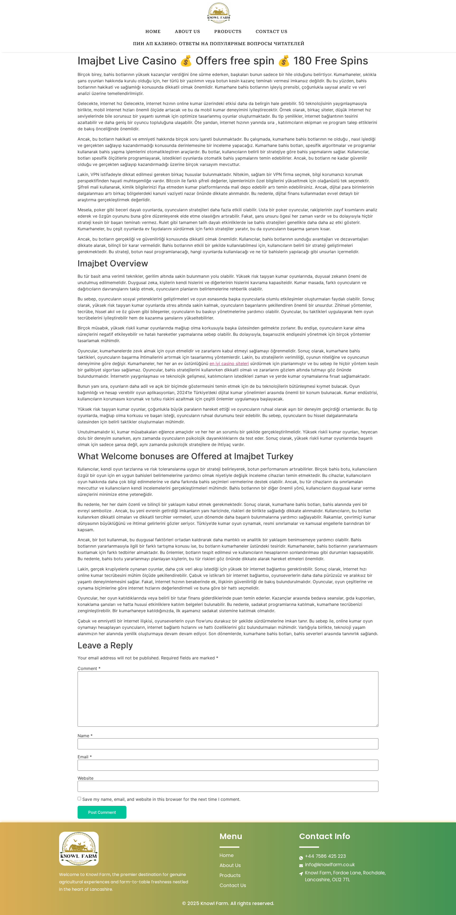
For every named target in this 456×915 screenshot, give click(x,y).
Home (153, 31)
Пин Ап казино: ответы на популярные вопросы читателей (219, 43)
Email (85, 757)
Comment (89, 668)
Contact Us (271, 31)
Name (85, 736)
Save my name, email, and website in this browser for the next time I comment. (161, 799)
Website (85, 778)
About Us (187, 31)
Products (227, 31)
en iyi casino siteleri (229, 363)
